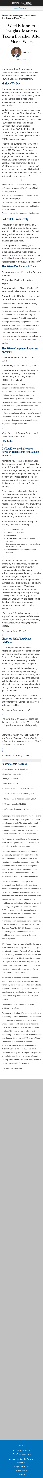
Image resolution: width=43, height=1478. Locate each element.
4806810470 (26, 1454)
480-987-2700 (25, 1451)
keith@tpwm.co (21, 1470)
